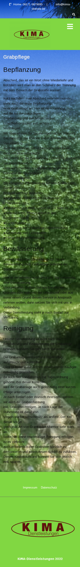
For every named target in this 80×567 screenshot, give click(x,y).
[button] (70, 27)
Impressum (30, 487)
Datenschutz (49, 487)
